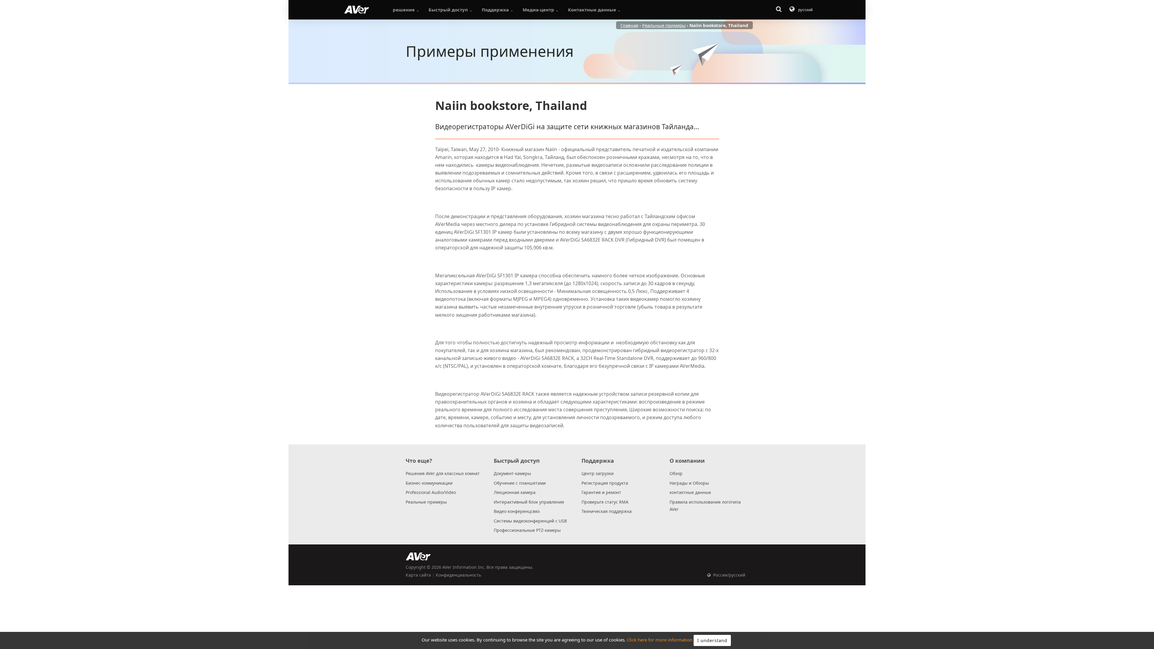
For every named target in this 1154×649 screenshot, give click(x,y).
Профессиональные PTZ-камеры (527, 530)
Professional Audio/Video (431, 492)
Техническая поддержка (607, 511)
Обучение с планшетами (520, 483)
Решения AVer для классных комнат (443, 473)
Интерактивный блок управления (529, 502)
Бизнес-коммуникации (429, 483)
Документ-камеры (512, 473)
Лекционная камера (515, 492)
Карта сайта (418, 575)
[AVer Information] (356, 9)
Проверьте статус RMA (605, 502)
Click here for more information (659, 640)
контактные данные (690, 492)
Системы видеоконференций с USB (530, 521)
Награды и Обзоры (689, 483)
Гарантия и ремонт (601, 492)
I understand (712, 640)
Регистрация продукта (605, 483)
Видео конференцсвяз (517, 511)
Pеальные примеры (426, 502)
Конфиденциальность (458, 575)
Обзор (676, 473)
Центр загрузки (598, 473)
